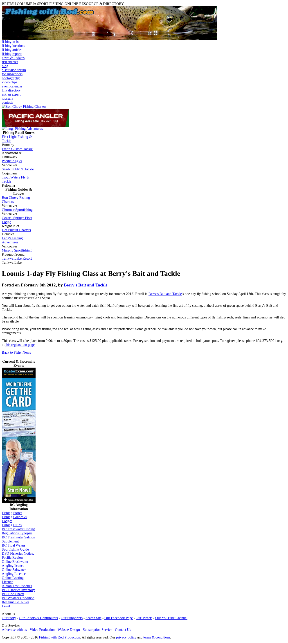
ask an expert (11, 94)
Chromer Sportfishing (17, 210)
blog (5, 66)
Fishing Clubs (12, 525)
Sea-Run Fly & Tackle (18, 169)
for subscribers (12, 74)
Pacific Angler (12, 161)
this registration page (20, 345)
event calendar (12, 86)
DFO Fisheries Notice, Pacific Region (18, 555)
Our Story (9, 618)
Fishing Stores (12, 513)
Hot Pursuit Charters (16, 230)
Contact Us (123, 630)
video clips (9, 82)
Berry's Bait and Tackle (85, 285)
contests (7, 102)
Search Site (93, 618)
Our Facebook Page (118, 618)
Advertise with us (14, 630)
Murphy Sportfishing (17, 250)
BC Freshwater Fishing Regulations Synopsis (18, 531)
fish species (10, 62)
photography (11, 78)
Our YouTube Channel (171, 618)
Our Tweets (144, 618)
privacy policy (126, 637)
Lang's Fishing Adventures (12, 240)
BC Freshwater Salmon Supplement (18, 539)
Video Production (42, 630)
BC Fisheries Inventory (18, 590)
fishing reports (12, 54)
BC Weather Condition (18, 598)
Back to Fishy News (16, 352)
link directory (11, 90)
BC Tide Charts (13, 594)
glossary (8, 98)
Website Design (69, 630)
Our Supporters (72, 618)
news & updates (13, 58)
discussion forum (14, 70)
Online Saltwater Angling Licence (14, 572)
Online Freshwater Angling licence (15, 563)
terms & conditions (156, 637)
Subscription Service (97, 630)
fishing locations (13, 46)
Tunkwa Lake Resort (17, 258)
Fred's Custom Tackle (17, 149)
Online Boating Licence (13, 580)
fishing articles (12, 50)
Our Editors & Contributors (38, 618)
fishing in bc (10, 41)
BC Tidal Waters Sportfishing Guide (15, 547)
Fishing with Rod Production (59, 637)
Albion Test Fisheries (17, 586)
